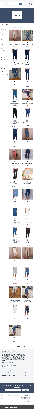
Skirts (2, 39)
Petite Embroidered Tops (5, 364)
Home (2, 24)
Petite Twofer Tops (5, 365)
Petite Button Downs (14, 364)
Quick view (15, 35)
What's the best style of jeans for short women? (9, 372)
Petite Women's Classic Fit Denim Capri (15, 222)
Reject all (7, 407)
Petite (4, 24)
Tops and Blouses (3, 29)
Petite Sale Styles (13, 365)
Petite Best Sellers (13, 366)
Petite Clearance (4, 366)
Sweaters (2, 32)
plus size (14, 355)
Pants (2, 34)
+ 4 (16, 101)
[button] (4, 46)
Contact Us (31, 0)
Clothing (2, 398)
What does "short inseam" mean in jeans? (8, 375)
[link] (4, 72)
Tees (1, 31)
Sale (1, 402)
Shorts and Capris (3, 37)
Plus (1, 399)
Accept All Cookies (13, 407)
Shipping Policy (10, 399)
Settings (3, 407)
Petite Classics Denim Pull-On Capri (27, 122)
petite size (17, 355)
